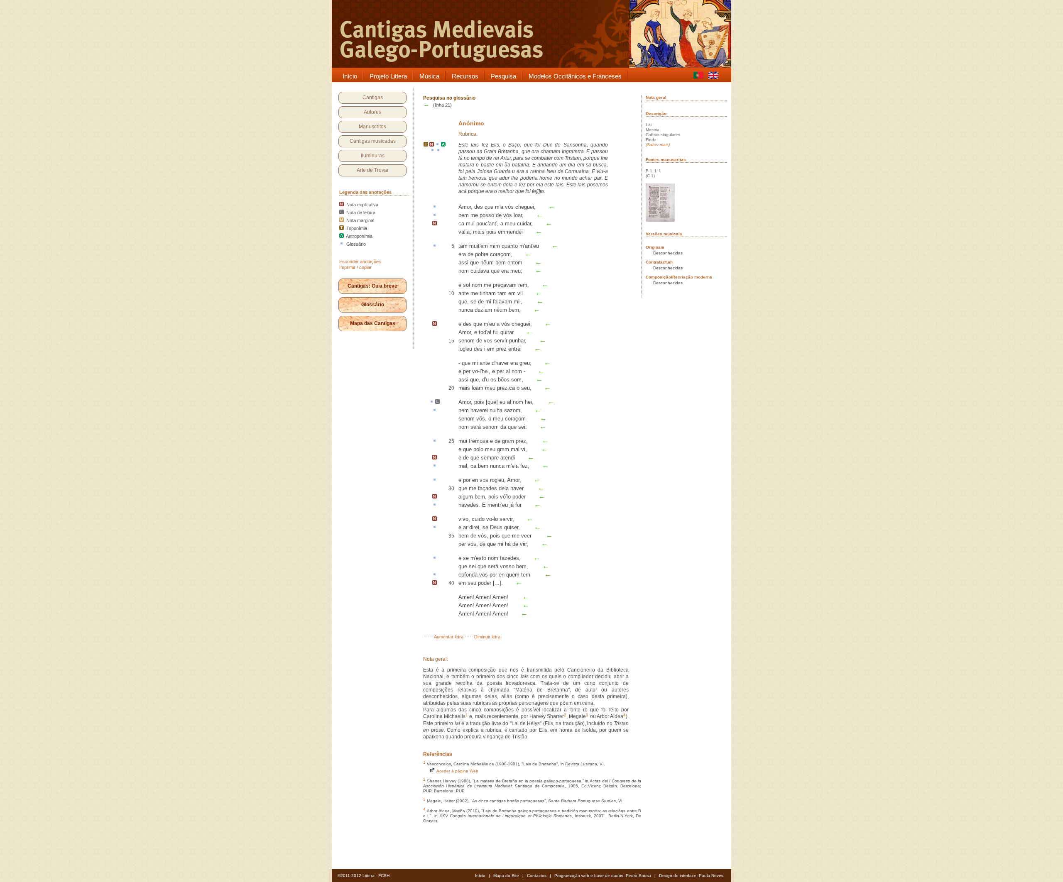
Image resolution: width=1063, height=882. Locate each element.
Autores (372, 112)
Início (480, 875)
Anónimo (471, 123)
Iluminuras (373, 156)
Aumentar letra (448, 636)
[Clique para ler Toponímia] (426, 145)
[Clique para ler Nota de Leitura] (437, 402)
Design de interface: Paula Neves (691, 875)
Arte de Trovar (373, 170)
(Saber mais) (658, 144)
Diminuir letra (487, 636)
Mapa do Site (506, 875)
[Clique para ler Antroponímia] (443, 145)
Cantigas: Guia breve (372, 286)
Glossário (372, 305)
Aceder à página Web (456, 771)
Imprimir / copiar (355, 267)
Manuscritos (372, 126)
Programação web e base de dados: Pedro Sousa (602, 875)
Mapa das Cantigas (372, 323)
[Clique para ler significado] (437, 145)
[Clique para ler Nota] (431, 145)
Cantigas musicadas (373, 141)
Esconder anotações (360, 261)
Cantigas (372, 97)
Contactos (536, 875)
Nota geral (656, 97)
